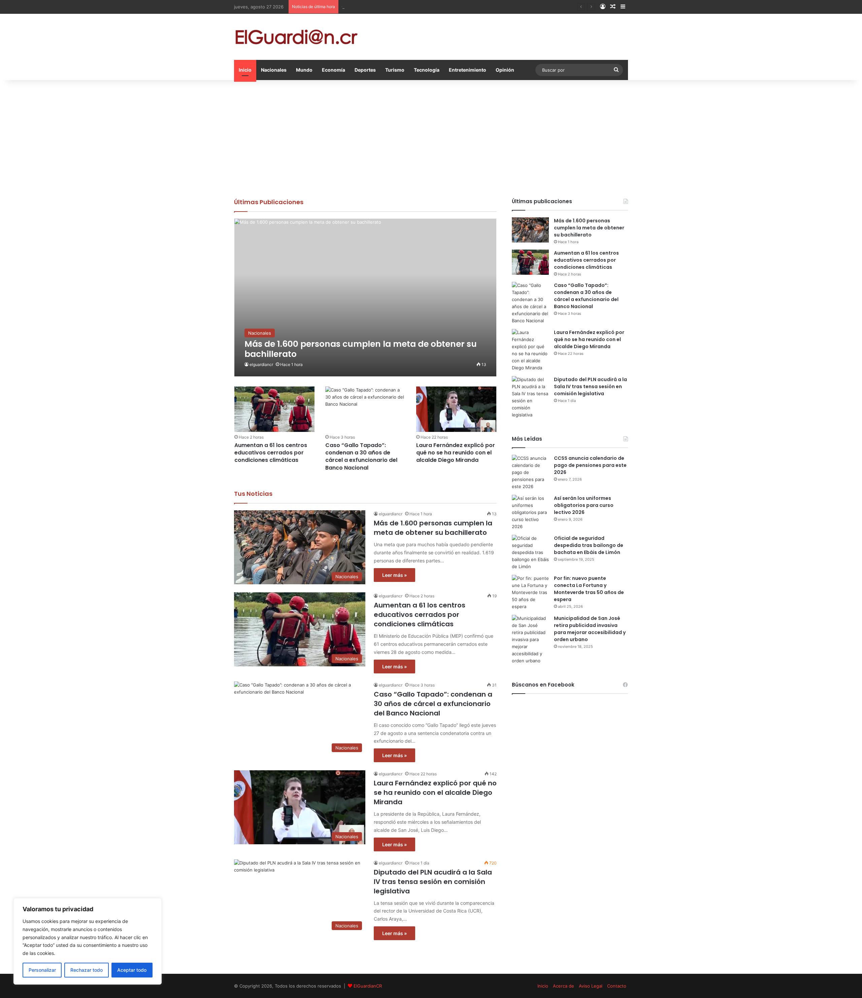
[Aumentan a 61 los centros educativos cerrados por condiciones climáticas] (274, 409)
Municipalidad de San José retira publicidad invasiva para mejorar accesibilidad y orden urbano (590, 629)
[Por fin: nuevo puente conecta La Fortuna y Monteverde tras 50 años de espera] (530, 592)
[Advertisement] (431, 137)
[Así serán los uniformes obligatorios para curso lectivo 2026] (530, 512)
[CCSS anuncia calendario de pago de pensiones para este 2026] (530, 472)
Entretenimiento (467, 70)
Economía (333, 70)
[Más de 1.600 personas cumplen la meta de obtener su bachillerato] (365, 297)
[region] (87, 941)
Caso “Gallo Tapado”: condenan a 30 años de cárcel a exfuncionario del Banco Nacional (433, 6)
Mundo (304, 70)
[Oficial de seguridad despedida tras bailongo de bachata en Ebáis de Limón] (530, 552)
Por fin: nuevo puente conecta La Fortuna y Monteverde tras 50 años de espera (589, 589)
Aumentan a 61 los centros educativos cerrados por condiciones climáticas (270, 452)
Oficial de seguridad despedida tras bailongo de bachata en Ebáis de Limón (588, 545)
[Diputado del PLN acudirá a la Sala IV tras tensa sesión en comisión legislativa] (530, 397)
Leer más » (394, 575)
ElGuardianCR (368, 986)
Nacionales (274, 70)
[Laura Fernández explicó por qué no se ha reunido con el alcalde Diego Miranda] (456, 409)
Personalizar (42, 970)
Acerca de (563, 986)
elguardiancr (261, 364)
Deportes (365, 70)
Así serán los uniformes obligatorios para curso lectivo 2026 (584, 505)
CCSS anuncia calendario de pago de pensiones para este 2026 (590, 465)
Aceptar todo (131, 970)
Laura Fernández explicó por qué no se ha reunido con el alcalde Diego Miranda (455, 452)
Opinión (505, 70)
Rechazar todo (86, 970)
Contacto (616, 986)
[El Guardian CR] (296, 36)
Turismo (394, 70)
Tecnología (426, 70)
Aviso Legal (590, 986)
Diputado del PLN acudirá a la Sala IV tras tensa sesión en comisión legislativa (433, 881)
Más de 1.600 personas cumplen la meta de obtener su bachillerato (433, 527)
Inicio (245, 70)
